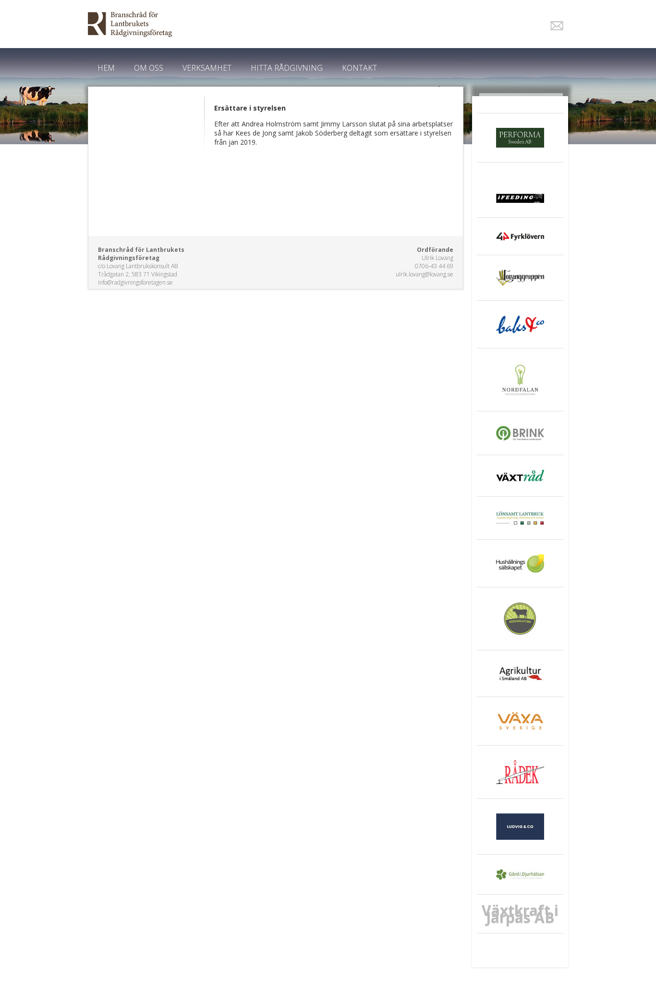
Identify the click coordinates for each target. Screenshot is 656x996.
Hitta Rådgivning (287, 67)
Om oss (148, 67)
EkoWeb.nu (259, 24)
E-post (556, 25)
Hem (106, 67)
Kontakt (359, 67)
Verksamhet (206, 67)
